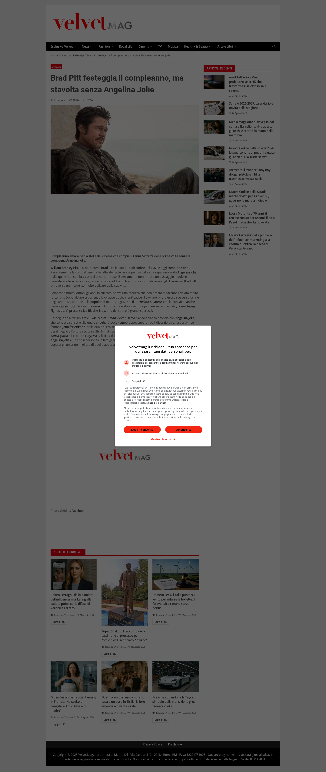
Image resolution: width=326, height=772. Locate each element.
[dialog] (163, 386)
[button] (163, 381)
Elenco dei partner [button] (156, 402)
